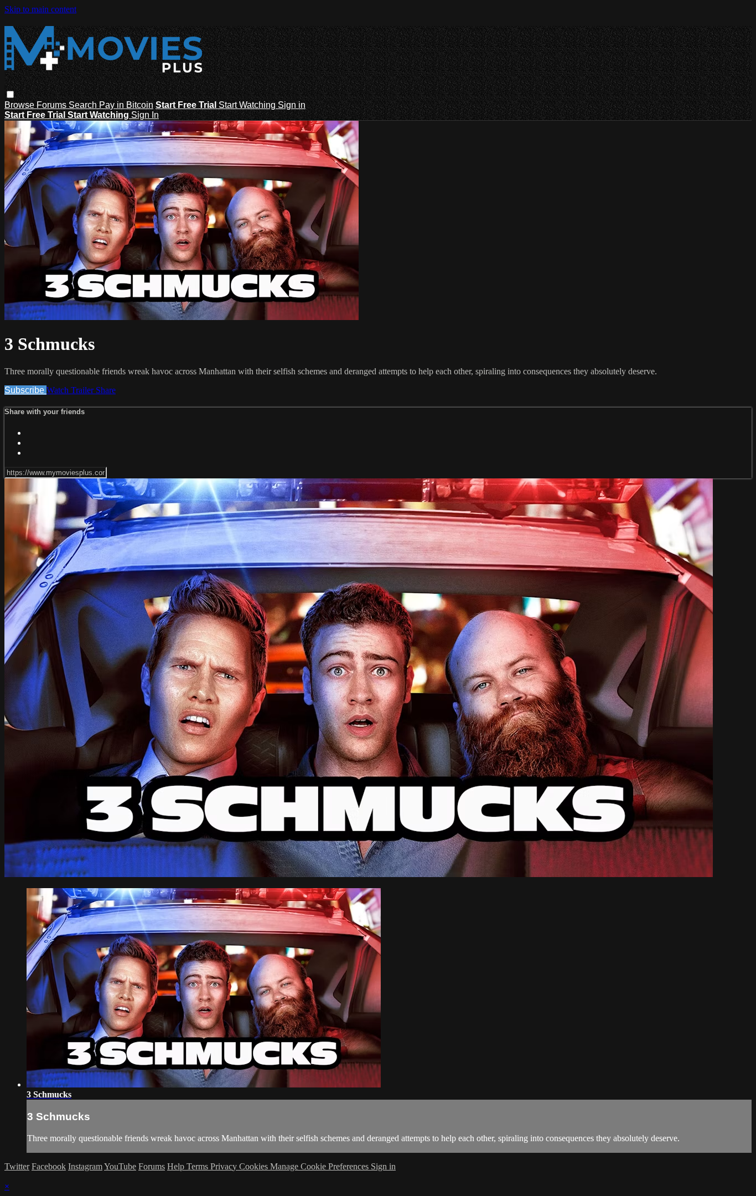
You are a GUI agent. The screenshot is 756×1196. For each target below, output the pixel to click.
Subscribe (25, 390)
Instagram (85, 1166)
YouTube (120, 1166)
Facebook (49, 1166)
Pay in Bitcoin (126, 105)
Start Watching (248, 105)
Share (106, 390)
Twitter (16, 1166)
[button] (10, 94)
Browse (20, 105)
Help (177, 1166)
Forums (53, 105)
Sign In (145, 115)
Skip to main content (40, 9)
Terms (198, 1166)
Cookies (254, 1166)
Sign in (291, 105)
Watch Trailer (71, 390)
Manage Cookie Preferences (320, 1166)
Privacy (224, 1166)
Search (84, 105)
